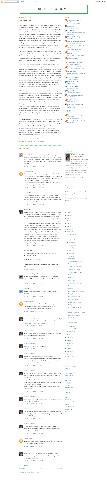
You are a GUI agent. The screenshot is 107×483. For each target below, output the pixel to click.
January (71, 331)
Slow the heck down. (74, 269)
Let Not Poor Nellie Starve (73, 28)
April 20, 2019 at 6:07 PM (33, 446)
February (71, 329)
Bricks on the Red (72, 58)
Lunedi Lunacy (71, 83)
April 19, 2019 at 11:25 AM (34, 166)
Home (40, 469)
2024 (68, 218)
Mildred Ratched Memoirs (75, 95)
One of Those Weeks (72, 88)
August (71, 245)
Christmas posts (69, 373)
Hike (66, 392)
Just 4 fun (67, 395)
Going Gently (71, 26)
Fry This (69, 112)
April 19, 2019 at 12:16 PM (34, 245)
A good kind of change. (75, 267)
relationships (68, 402)
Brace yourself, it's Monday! (76, 264)
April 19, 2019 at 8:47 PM (33, 338)
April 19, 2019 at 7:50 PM (33, 311)
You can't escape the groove (74, 43)
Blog (66, 368)
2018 (68, 335)
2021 (68, 226)
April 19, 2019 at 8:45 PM (33, 326)
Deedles (26, 209)
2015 (68, 343)
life (66, 397)
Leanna (26, 152)
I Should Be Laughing (73, 37)
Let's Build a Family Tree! (73, 97)
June (70, 251)
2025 (68, 215)
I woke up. (71, 288)
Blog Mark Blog (72, 100)
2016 (68, 340)
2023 (68, 221)
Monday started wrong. (74, 302)
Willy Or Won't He (72, 82)
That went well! (72, 323)
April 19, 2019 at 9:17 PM (33, 433)
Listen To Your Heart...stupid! (76, 291)
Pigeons (67, 399)
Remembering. (72, 258)
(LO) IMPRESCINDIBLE (74, 62)
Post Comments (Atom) (33, 473)
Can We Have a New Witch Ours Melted (76, 46)
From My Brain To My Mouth (76, 121)
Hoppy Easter (72, 280)
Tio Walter (27, 171)
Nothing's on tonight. (74, 315)
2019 (68, 232)
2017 (68, 338)
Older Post (59, 469)
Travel (67, 411)
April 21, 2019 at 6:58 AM (34, 461)
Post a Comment (23, 465)
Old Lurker (27, 250)
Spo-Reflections (71, 31)
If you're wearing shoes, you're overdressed (76, 115)
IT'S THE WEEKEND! (73, 23)
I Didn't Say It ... (71, 38)
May (70, 253)
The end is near (71, 107)
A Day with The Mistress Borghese (74, 21)
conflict (67, 378)
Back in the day (69, 366)
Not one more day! (73, 299)
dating (67, 380)
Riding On (70, 110)
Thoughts (67, 409)
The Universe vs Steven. (75, 272)
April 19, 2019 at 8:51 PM (33, 349)
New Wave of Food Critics (74, 92)
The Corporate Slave (73, 77)
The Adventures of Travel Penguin (74, 52)
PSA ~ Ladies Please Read (74, 49)
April (70, 256)
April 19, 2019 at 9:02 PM (33, 366)
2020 (68, 229)
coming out (68, 375)
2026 (68, 213)
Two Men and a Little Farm (75, 67)
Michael (26, 438)
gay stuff (67, 387)
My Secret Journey (72, 86)
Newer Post (22, 469)
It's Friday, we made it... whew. (76, 312)
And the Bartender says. (75, 283)
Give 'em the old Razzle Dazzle (76, 41)
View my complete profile (74, 177)
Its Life (69, 60)
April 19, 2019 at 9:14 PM (33, 419)
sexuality (67, 404)
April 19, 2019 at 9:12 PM (33, 404)
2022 (68, 224)
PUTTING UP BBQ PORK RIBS (76, 68)
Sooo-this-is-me (53, 9)
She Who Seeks (71, 71)
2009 (68, 351)
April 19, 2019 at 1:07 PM (33, 269)
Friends (67, 385)
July (70, 248)
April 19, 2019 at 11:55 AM (34, 204)
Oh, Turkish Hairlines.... (73, 64)
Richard (26, 192)
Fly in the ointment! (74, 297)
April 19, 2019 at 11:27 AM (34, 187)
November (72, 237)
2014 (68, 346)
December (72, 234)
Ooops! (70, 277)
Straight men (68, 407)
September (72, 242)
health (67, 390)
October (71, 240)
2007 (68, 357)
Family (67, 383)
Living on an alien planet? (75, 305)
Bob (25, 288)
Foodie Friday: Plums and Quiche (75, 55)
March (71, 326)
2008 (68, 354)
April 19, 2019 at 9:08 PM (33, 391)
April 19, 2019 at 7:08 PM (33, 296)
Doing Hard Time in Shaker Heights (75, 105)
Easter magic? (72, 275)
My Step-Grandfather (72, 79)
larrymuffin (27, 301)
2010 (68, 348)
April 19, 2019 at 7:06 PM (33, 284)
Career (67, 371)
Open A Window (72, 91)
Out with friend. (72, 286)
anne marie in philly (29, 274)
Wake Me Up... (71, 122)
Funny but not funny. (74, 294)
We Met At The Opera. (73, 118)
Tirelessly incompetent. (75, 261)
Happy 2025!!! (71, 101)
